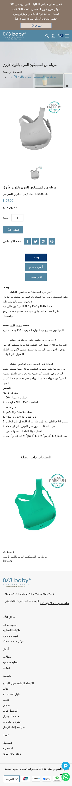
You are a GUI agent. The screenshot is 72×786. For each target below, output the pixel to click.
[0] (59, 36)
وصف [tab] (36, 257)
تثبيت (6, 700)
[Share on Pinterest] (52, 241)
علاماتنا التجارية (12, 630)
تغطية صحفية (10, 662)
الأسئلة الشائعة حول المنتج (18, 683)
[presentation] (36, 173)
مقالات (7, 657)
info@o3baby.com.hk (54, 603)
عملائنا (6, 668)
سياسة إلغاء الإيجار (14, 727)
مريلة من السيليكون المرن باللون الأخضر (25, 556)
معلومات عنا (10, 625)
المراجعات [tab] (36, 277)
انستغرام (8, 748)
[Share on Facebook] (27, 241)
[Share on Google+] (43, 241)
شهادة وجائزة (10, 636)
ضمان (6, 705)
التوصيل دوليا (10, 711)
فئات (5, 689)
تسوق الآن (36, 25)
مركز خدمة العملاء (13, 641)
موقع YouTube (12, 754)
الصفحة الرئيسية (12, 72)
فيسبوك (7, 743)
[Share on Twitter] (35, 241)
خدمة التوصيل (11, 716)
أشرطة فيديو (36, 267)
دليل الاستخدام (11, 694)
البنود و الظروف (12, 722)
